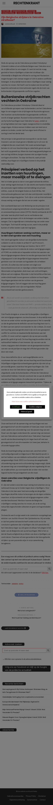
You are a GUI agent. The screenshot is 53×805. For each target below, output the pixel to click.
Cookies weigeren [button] (35, 407)
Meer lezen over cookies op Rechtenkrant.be (26, 401)
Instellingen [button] (16, 407)
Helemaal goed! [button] (26, 412)
